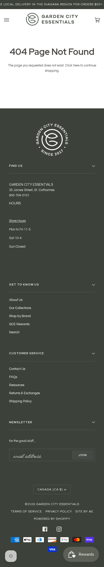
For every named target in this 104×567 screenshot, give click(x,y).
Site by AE (84, 511)
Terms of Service (26, 511)
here (76, 65)
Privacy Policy (58, 511)
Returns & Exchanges (24, 393)
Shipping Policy (20, 401)
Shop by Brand (20, 316)
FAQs (13, 377)
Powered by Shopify (52, 519)
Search (14, 332)
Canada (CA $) (50, 489)
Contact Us (17, 369)
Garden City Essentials (57, 504)
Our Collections (20, 308)
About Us (15, 300)
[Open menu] (11, 20)
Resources (16, 385)
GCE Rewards (19, 324)
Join (82, 455)
